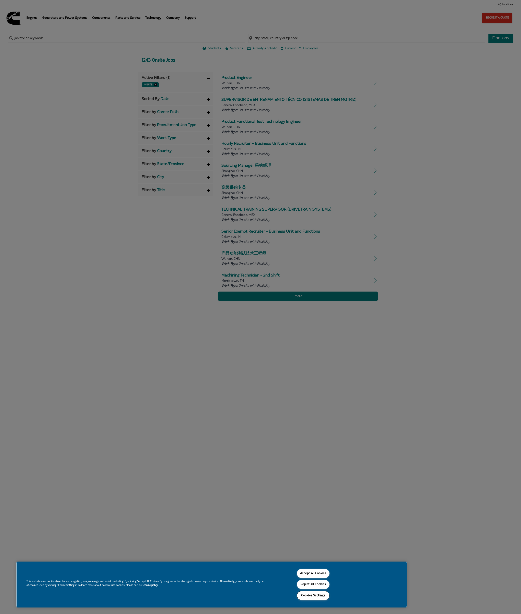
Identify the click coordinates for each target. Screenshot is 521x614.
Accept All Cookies (313, 573)
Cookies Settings (313, 595)
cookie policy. (150, 585)
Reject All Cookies (313, 584)
